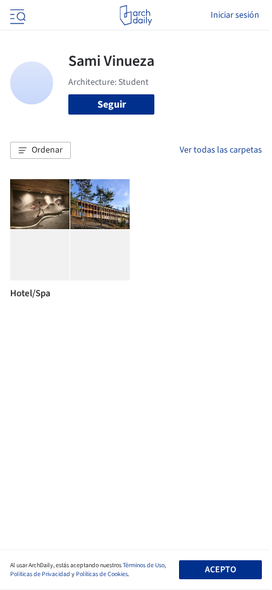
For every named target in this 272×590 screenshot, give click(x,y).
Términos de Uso (143, 565)
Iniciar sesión (235, 15)
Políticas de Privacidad (40, 574)
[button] (40, 151)
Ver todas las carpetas (221, 150)
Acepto (220, 569)
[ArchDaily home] (136, 15)
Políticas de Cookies (102, 574)
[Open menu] (16, 15)
